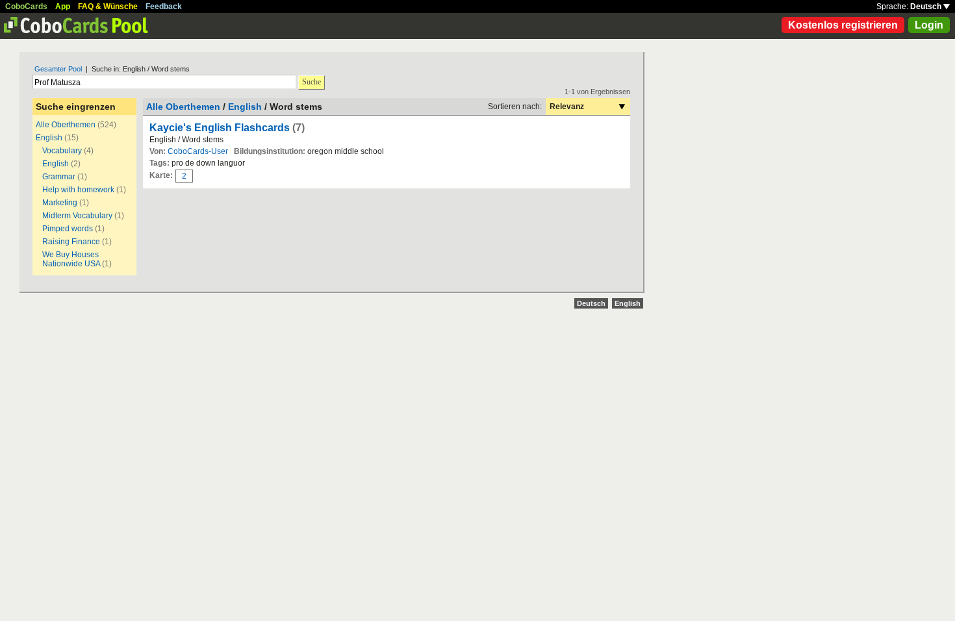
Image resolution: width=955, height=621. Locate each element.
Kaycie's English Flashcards (219, 127)
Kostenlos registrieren (843, 25)
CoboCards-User (198, 151)
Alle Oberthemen (66, 124)
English (49, 137)
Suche (311, 81)
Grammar (58, 176)
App (62, 6)
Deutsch (926, 6)
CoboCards (26, 6)
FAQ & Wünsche (108, 6)
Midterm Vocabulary (77, 215)
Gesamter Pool (58, 69)
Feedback (164, 6)
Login (929, 25)
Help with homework (78, 189)
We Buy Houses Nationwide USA (71, 259)
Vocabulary (62, 150)
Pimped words (67, 228)
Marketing (59, 202)
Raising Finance (71, 241)
